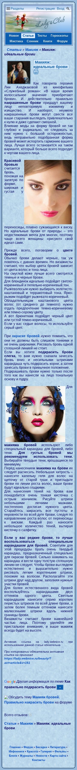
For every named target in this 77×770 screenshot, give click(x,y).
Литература (57, 747)
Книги (47, 41)
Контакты (38, 760)
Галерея (46, 751)
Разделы (17, 8)
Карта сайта (58, 755)
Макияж (31, 50)
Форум (62, 41)
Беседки (41, 747)
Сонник (32, 41)
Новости (41, 755)
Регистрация (45, 8)
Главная (15, 747)
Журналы (26, 755)
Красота (32, 751)
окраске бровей (25, 336)
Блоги (13, 755)
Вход (60, 8)
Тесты (42, 35)
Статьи (28, 35)
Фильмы (61, 751)
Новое (14, 35)
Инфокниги (16, 751)
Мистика (16, 41)
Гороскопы (59, 35)
